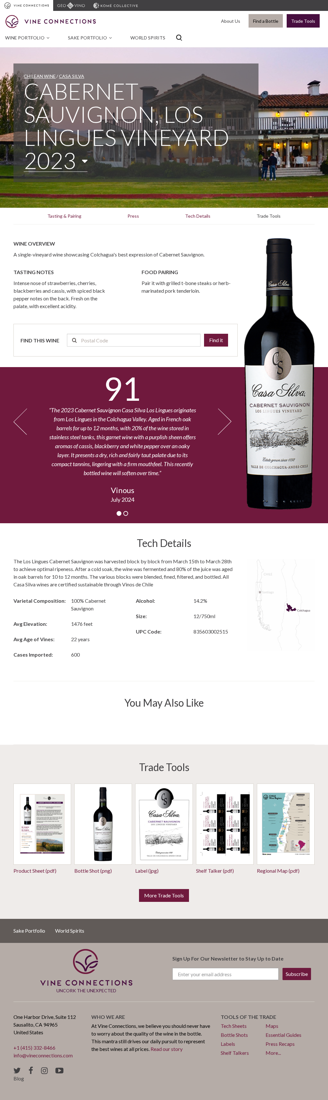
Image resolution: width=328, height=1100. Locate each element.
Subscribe (297, 974)
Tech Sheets (234, 1026)
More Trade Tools (164, 895)
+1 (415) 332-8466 (34, 1048)
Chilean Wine (40, 76)
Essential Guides (283, 1035)
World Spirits (147, 37)
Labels (228, 1044)
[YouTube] (59, 1071)
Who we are (108, 1017)
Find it (216, 340)
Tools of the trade (248, 1017)
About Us (230, 21)
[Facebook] (31, 1071)
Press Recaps (280, 1044)
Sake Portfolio (87, 37)
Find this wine (39, 340)
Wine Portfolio (25, 37)
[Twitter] (17, 1071)
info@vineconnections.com (43, 1055)
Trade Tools (303, 21)
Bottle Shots (234, 1035)
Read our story (167, 1049)
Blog (18, 1078)
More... (273, 1053)
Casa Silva (71, 76)
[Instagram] (44, 1071)
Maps (272, 1026)
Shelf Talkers (235, 1053)
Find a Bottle (265, 21)
